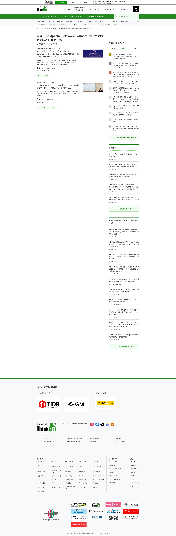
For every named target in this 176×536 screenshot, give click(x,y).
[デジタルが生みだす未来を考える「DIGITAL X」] (96, 518)
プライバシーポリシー (48, 441)
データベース (41, 471)
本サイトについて (46, 438)
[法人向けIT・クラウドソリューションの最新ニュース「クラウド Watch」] (79, 512)
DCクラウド (115, 1)
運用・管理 (83, 479)
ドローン (103, 3)
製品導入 (86, 2)
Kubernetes (52, 24)
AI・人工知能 (42, 24)
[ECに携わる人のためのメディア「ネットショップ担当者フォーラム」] (131, 512)
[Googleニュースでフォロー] (107, 424)
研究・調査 (122, 1)
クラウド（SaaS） (56, 476)
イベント (133, 476)
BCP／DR (55, 483)
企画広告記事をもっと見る (125, 346)
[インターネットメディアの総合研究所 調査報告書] (131, 505)
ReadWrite (134, 486)
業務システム (114, 465)
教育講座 (109, 3)
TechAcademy (135, 483)
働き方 (96, 483)
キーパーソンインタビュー (117, 469)
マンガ (97, 24)
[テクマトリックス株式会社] (105, 403)
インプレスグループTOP (122, 441)
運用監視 (68, 483)
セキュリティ (83, 483)
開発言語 (68, 471)
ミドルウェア (97, 466)
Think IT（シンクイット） (47, 8)
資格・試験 (41, 487)
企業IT (73, 2)
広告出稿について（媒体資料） (75, 438)
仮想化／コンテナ (99, 21)
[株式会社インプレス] (51, 515)
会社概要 (93, 441)
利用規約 (118, 438)
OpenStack (62, 24)
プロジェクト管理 (99, 479)
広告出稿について (124, 9)
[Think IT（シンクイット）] (47, 429)
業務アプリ (41, 476)
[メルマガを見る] (92, 424)
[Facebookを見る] (97, 424)
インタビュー (84, 24)
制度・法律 (41, 492)
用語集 (48, 28)
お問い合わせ (95, 438)
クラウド (88, 21)
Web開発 (97, 471)
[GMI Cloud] (76, 404)
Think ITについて (109, 9)
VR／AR (54, 479)
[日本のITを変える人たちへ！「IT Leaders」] (96, 512)
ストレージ (79, 21)
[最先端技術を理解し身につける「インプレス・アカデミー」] (131, 518)
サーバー (59, 21)
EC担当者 (104, 1)
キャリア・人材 (56, 487)
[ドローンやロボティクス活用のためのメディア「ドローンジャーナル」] (113, 518)
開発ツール (83, 471)
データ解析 (69, 476)
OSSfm (116, 24)
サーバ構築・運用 (115, 479)
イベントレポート (73, 24)
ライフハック (83, 487)
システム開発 (124, 21)
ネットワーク (69, 21)
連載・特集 (41, 21)
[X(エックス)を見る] (102, 424)
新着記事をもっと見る (125, 209)
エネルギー (98, 3)
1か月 (134, 49)
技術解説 (133, 465)
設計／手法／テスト (56, 471)
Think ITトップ (40, 28)
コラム (132, 479)
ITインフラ (50, 21)
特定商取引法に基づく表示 (74, 441)
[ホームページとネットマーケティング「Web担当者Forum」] (113, 505)
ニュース (133, 462)
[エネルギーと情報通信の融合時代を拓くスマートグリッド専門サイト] (113, 512)
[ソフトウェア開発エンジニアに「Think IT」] (96, 505)
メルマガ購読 (66, 9)
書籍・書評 (134, 469)
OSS (39, 479)
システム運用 (41, 483)
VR (91, 24)
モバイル (82, 476)
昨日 (113, 49)
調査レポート (114, 472)
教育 (95, 487)
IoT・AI (109, 1)
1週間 (124, 49)
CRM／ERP (97, 476)
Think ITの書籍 (106, 24)
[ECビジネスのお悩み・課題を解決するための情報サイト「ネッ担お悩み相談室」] (79, 525)
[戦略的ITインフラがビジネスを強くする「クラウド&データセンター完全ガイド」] (79, 505)
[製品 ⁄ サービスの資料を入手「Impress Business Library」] (79, 518)
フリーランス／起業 (71, 487)
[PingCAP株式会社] (49, 404)
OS (132, 21)
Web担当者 (98, 1)
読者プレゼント (93, 9)
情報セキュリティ (114, 476)
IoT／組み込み (112, 21)
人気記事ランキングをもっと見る (125, 137)
